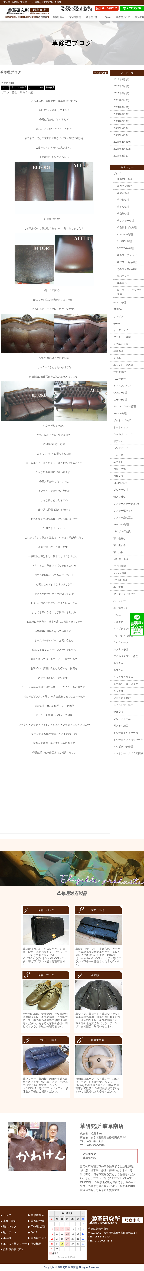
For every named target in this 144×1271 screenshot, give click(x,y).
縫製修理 (118, 351)
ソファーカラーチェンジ (126, 503)
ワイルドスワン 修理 (125, 656)
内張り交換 (119, 469)
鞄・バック (9, 1226)
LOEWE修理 (120, 399)
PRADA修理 (120, 413)
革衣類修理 (123, 213)
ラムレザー (119, 455)
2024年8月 (119, 114)
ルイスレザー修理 (123, 704)
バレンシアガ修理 (123, 635)
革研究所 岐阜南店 (43, 752)
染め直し (118, 462)
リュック (118, 621)
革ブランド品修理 (127, 262)
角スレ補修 (119, 496)
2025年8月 (119, 93)
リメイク (118, 316)
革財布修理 (123, 192)
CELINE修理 (120, 482)
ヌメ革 (117, 358)
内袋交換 (118, 475)
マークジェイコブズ (124, 593)
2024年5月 (119, 134)
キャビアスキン (122, 385)
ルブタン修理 (120, 649)
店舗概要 (139, 17)
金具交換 (118, 711)
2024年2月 (119, 155)
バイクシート (120, 600)
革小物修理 (123, 199)
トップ (27, 17)
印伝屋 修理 (120, 559)
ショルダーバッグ (123, 434)
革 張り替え (120, 607)
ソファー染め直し (123, 517)
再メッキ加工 (120, 725)
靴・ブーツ (9, 1232)
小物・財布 (9, 1220)
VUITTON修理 (125, 234)
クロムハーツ (120, 642)
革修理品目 (41, 17)
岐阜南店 (50, 87)
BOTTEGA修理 (125, 248)
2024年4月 (119, 141)
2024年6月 (119, 127)
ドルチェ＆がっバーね (125, 732)
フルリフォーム (122, 718)
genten (117, 323)
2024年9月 (119, 107)
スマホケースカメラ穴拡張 (128, 753)
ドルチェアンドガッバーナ (128, 739)
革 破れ (118, 586)
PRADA (117, 309)
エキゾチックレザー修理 (126, 628)
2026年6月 (119, 79)
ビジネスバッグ (122, 420)
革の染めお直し (122, 344)
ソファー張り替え (123, 510)
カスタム (118, 670)
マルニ (117, 614)
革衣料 (7, 1237)
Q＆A (108, 17)
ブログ (5, 87)
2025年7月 (119, 100)
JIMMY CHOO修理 (124, 406)
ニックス (118, 691)
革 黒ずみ (119, 545)
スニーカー (119, 378)
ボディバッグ (120, 441)
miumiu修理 (119, 573)
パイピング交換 (122, 531)
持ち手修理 (119, 371)
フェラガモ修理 (122, 697)
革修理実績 (75, 17)
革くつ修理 (123, 206)
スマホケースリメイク (125, 684)
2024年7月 (119, 121)
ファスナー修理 (122, 337)
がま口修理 (119, 566)
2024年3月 (119, 148)
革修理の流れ (93, 17)
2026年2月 (119, 86)
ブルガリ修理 (120, 489)
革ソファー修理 (18, 87)
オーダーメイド (122, 330)
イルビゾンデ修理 (123, 746)
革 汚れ (118, 552)
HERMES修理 (124, 179)
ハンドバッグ (120, 448)
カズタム (118, 663)
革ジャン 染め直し (124, 364)
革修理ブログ (123, 17)
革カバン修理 (124, 185)
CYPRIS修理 (120, 580)
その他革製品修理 (127, 269)
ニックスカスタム (123, 677)
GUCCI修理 (119, 302)
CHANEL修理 (124, 241)
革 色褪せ (119, 538)
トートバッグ (120, 427)
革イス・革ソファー (15, 1243)
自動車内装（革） (13, 1249)
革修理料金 (58, 17)
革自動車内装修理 (127, 227)
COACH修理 (120, 392)
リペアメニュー (36, 87)
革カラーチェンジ (127, 255)
